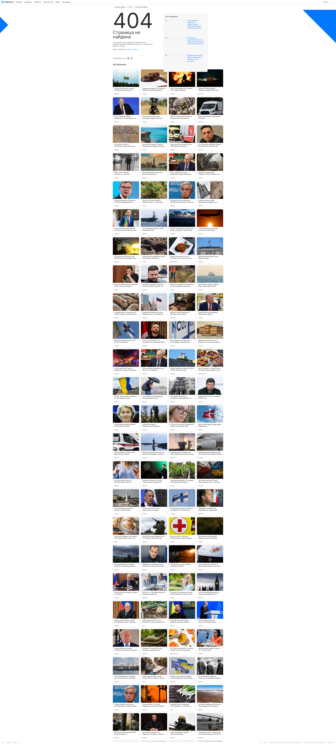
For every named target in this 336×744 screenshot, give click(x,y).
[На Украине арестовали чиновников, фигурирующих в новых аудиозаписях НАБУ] (182, 390)
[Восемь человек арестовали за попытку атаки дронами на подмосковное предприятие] (182, 110)
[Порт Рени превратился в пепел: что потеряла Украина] (182, 82)
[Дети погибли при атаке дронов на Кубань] (210, 110)
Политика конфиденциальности (294, 742)
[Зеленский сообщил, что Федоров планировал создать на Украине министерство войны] (154, 726)
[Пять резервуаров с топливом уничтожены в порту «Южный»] (126, 670)
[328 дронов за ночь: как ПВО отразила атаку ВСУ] (182, 558)
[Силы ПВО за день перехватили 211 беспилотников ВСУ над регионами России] (154, 530)
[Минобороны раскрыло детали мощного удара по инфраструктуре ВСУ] (126, 726)
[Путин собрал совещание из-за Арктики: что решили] (154, 362)
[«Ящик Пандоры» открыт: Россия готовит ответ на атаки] (182, 362)
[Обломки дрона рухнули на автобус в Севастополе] (126, 502)
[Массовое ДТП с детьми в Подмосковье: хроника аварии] (182, 530)
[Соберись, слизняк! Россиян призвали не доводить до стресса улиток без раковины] (154, 642)
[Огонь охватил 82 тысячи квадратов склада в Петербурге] (126, 362)
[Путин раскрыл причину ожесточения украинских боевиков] (210, 614)
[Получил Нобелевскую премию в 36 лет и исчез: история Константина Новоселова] (126, 278)
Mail (3, 742)
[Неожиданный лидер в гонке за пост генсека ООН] (210, 642)
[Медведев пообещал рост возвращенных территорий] (210, 502)
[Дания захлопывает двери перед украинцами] (210, 418)
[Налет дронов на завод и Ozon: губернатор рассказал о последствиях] (182, 138)
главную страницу (132, 49)
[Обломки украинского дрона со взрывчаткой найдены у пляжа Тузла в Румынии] (154, 446)
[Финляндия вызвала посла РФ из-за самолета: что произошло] (182, 502)
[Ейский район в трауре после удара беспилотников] (126, 446)
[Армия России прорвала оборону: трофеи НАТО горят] (210, 82)
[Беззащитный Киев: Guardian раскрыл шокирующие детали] (126, 558)
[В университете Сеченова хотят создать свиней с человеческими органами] (126, 306)
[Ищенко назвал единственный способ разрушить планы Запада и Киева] (182, 670)
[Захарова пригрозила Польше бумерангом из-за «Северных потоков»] (154, 306)
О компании (8, 742)
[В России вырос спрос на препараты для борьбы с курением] (126, 474)
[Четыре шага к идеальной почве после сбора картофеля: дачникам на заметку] (154, 250)
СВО (130, 7)
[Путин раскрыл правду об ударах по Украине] (126, 586)
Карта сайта (331, 742)
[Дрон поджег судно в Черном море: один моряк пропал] (210, 278)
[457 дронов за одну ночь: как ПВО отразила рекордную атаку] (126, 250)
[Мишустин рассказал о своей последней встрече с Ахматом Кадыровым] (126, 614)
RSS (260, 742)
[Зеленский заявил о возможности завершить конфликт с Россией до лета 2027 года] (154, 418)
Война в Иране (120, 7)
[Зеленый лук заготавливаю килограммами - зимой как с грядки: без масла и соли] (182, 698)
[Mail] (2, 2)
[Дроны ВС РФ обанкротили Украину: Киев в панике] (182, 306)
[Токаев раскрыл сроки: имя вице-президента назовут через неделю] (126, 698)
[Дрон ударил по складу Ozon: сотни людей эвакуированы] (182, 334)
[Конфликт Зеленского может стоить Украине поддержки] (154, 474)
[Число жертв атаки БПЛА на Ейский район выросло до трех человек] (210, 558)
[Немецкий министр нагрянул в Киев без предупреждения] (126, 194)
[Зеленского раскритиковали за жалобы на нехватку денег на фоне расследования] (154, 278)
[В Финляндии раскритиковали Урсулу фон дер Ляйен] (126, 418)
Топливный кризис (142, 7)
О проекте (265, 742)
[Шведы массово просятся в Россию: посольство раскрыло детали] (210, 334)
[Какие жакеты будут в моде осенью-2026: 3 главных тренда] (154, 670)
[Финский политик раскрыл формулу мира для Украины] (182, 614)
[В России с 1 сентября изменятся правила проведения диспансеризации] (154, 586)
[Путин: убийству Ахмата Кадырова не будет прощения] (182, 166)
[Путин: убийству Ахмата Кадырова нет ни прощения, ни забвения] (126, 110)
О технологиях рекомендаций (276, 742)
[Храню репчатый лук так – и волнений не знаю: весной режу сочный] (154, 614)
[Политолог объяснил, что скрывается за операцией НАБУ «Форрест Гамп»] (154, 334)
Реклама (15, 742)
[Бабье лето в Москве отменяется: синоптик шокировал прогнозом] (126, 166)
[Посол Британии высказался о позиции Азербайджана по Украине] (210, 586)
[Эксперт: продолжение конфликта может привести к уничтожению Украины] (210, 166)
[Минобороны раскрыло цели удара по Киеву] (210, 250)
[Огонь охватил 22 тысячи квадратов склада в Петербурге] (154, 698)
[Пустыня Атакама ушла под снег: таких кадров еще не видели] (210, 698)
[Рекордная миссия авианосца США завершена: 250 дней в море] (182, 446)
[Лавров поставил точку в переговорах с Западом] (154, 502)
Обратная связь (323, 742)
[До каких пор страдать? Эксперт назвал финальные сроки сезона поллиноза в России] (182, 586)
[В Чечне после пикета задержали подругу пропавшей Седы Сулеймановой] (182, 418)
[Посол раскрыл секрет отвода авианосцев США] (154, 222)
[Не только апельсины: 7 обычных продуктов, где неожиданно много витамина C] (182, 642)
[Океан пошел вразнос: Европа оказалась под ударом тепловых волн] (154, 138)
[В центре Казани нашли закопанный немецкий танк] (210, 194)
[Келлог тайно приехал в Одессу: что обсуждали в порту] (126, 390)
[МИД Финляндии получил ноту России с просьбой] (126, 334)
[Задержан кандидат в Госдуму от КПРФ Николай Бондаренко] (154, 82)
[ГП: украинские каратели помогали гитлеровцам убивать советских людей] (210, 670)
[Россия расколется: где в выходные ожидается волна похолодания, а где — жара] (154, 110)
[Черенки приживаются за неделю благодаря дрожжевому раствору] (182, 474)
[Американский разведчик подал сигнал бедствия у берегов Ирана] (210, 446)
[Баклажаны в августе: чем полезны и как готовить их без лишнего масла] (182, 250)
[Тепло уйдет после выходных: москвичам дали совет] (154, 390)
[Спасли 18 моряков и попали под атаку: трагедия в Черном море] (182, 222)
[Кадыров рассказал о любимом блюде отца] (210, 390)
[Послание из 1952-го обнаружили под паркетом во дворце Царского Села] (126, 138)
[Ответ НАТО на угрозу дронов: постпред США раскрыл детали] (126, 222)
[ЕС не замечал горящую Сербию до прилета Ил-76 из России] (210, 138)
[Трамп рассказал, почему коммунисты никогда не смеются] (126, 642)
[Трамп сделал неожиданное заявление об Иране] (210, 306)
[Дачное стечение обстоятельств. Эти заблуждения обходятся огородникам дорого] (182, 278)
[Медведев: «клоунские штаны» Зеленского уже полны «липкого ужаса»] (154, 558)
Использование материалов (310, 742)
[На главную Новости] (8, 2)
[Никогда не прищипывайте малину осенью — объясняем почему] (154, 194)
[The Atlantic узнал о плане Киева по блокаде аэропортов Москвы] (210, 726)
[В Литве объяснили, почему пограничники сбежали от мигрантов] (126, 82)
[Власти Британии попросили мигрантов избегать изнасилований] (154, 166)
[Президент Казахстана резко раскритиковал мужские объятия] (182, 194)
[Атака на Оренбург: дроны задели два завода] (182, 726)
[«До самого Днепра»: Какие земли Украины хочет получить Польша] (210, 474)
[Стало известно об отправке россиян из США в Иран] (210, 222)
